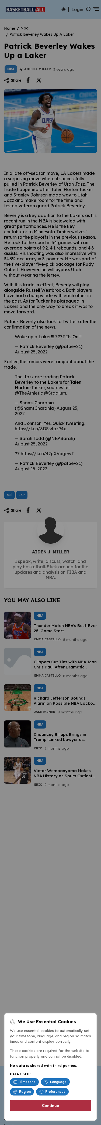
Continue (50, 1105)
